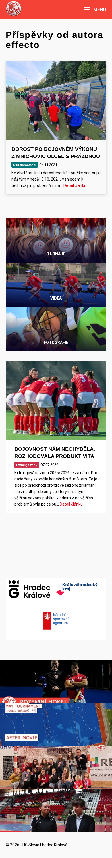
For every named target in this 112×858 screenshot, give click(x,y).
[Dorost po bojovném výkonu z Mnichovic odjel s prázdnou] (56, 100)
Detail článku (74, 185)
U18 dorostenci (24, 165)
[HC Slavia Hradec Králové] (14, 8)
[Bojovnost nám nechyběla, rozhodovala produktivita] (56, 400)
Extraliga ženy (26, 465)
